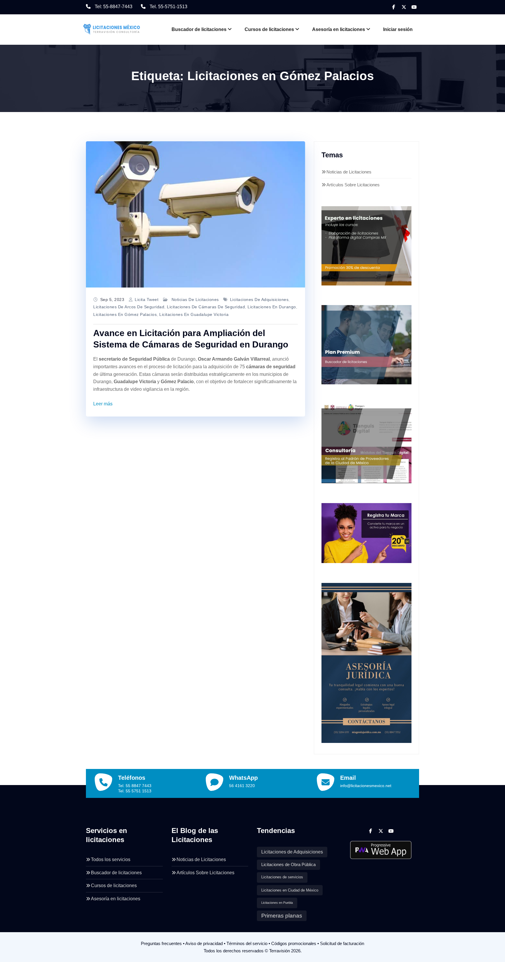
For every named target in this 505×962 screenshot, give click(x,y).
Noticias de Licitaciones (195, 299)
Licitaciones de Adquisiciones (259, 299)
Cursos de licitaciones (269, 29)
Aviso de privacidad (204, 943)
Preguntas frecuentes (161, 943)
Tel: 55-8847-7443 (113, 6)
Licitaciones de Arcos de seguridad (128, 306)
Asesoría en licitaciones (338, 29)
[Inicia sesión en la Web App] (381, 848)
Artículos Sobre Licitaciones (353, 184)
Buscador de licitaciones (199, 29)
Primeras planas (281, 916)
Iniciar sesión (398, 29)
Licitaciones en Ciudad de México (289, 890)
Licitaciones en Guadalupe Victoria (194, 314)
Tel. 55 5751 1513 (134, 791)
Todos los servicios (110, 859)
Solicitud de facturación (342, 943)
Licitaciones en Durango (272, 306)
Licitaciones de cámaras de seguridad (206, 306)
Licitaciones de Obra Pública (288, 864)
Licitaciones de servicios (282, 877)
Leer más (103, 403)
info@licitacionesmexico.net (365, 785)
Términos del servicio (246, 943)
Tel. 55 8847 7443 (134, 785)
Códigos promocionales (293, 943)
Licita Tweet (146, 299)
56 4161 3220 (242, 785)
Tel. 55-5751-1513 (168, 6)
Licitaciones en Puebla (277, 902)
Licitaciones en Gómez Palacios (125, 314)
